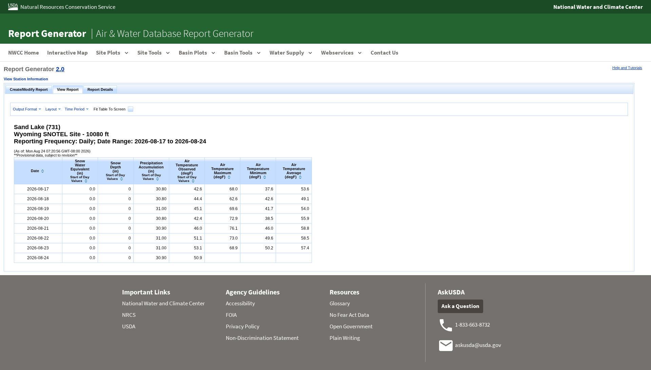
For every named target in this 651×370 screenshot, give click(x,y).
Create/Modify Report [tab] (29, 89)
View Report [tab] (68, 89)
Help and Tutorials (627, 68)
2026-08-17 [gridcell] (38, 189)
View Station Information (26, 79)
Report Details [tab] (100, 89)
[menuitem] (28, 109)
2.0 (60, 69)
